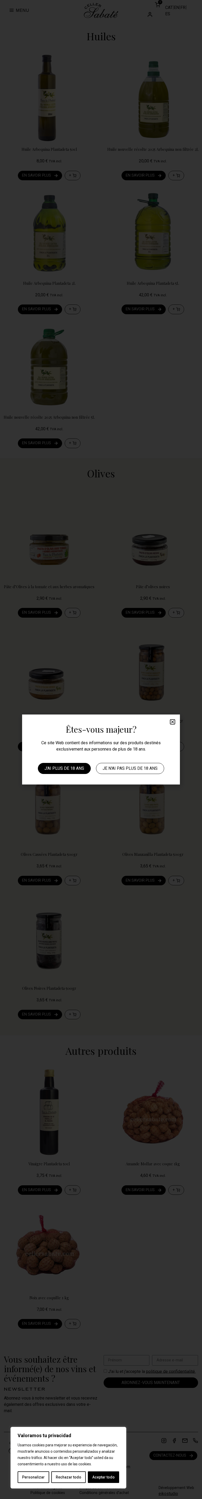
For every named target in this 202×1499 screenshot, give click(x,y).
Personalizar (33, 1477)
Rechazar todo (68, 1477)
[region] (68, 1457)
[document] (101, 749)
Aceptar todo (103, 1477)
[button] (172, 722)
